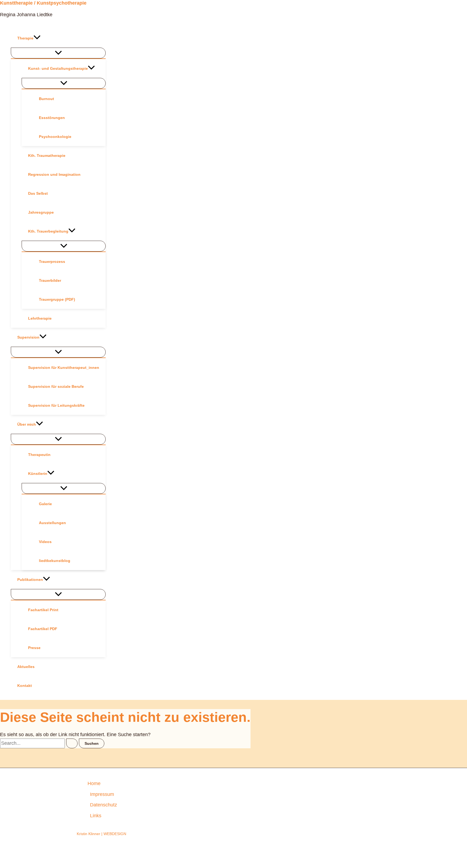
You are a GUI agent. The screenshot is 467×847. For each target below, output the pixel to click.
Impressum (102, 794)
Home (94, 783)
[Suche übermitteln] (72, 743)
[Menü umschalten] (58, 53)
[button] (37, 38)
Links (95, 815)
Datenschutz (103, 805)
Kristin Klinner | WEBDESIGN (101, 834)
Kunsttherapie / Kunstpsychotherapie (43, 3)
